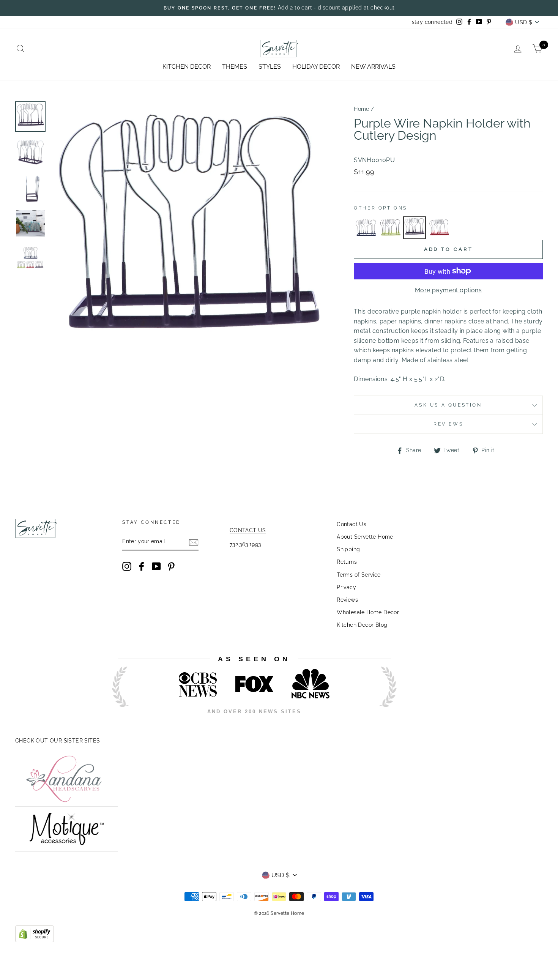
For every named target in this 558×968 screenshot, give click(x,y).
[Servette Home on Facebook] (141, 566)
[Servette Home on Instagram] (126, 566)
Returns (347, 562)
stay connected (432, 22)
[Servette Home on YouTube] (156, 566)
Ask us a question (448, 405)
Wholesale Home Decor (368, 612)
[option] (190, 240)
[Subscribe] (194, 542)
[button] (366, 227)
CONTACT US (248, 530)
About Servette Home (365, 537)
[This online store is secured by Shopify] (34, 940)
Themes (234, 66)
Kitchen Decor (186, 66)
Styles (270, 66)
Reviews (347, 600)
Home (361, 109)
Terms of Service (358, 575)
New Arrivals (373, 66)
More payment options (448, 290)
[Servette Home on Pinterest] (171, 566)
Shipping (348, 549)
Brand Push (380, 722)
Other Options (380, 208)
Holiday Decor (316, 66)
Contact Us (351, 524)
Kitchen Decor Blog (362, 625)
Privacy (346, 587)
